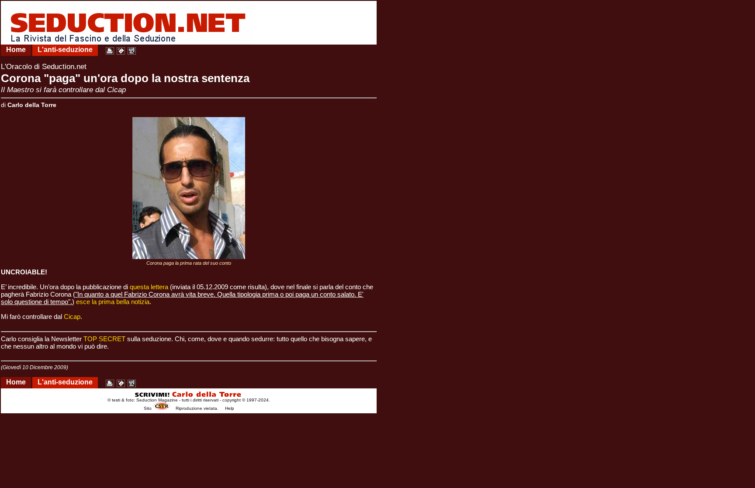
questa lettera (149, 287)
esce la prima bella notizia (112, 301)
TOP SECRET (104, 339)
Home (16, 49)
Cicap (72, 316)
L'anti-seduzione (65, 49)
